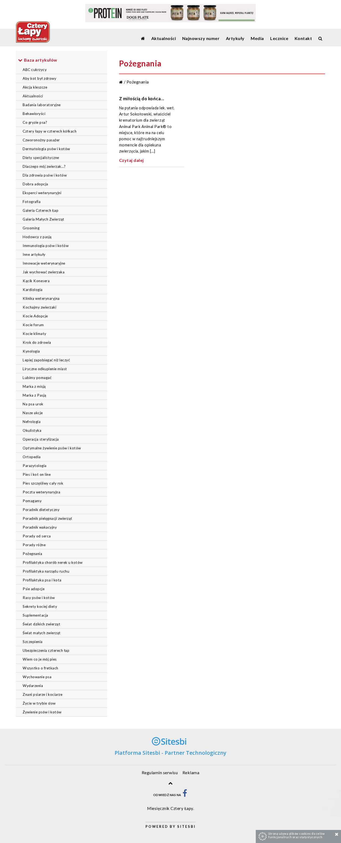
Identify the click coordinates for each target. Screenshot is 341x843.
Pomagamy (32, 501)
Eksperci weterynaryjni (42, 193)
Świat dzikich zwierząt (41, 624)
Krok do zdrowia (37, 342)
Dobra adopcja (35, 184)
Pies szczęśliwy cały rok (43, 483)
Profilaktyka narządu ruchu (46, 571)
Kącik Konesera (36, 281)
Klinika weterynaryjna (41, 298)
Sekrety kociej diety (40, 606)
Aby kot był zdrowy (39, 78)
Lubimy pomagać (37, 377)
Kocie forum (33, 325)
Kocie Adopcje (35, 316)
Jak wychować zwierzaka (43, 272)
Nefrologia (31, 421)
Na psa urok (33, 404)
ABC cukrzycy (35, 69)
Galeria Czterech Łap (40, 210)
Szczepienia (33, 642)
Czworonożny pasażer (41, 140)
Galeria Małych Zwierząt (43, 219)
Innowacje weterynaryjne (44, 263)
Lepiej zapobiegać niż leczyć (46, 360)
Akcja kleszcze (35, 87)
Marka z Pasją (34, 395)
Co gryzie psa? (35, 122)
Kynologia (31, 351)
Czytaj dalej (131, 160)
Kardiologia (33, 289)
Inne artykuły (34, 254)
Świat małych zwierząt (42, 633)
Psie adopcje (33, 589)
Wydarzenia (33, 686)
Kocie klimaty (34, 333)
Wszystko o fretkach (40, 668)
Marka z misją (34, 386)
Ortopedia (32, 457)
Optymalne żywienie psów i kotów (52, 448)
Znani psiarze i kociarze (42, 694)
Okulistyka (32, 430)
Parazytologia (35, 466)
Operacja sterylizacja (41, 439)
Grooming (31, 228)
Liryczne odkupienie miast (45, 369)
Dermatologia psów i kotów (46, 149)
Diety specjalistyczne (41, 157)
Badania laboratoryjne (42, 105)
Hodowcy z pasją (37, 237)
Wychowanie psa (37, 677)
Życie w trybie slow (39, 703)
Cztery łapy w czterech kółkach (49, 131)
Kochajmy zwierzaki (39, 307)
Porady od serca (37, 536)
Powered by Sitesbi (170, 826)
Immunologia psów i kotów (45, 245)
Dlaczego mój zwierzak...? (44, 166)
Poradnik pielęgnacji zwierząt (47, 518)
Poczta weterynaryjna (41, 492)
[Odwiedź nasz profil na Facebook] (185, 795)
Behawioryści (34, 113)
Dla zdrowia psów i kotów (45, 175)
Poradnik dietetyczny (41, 510)
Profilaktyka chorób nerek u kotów (53, 562)
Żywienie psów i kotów (42, 712)
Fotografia (31, 201)
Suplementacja (35, 615)
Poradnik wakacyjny (40, 527)
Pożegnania (32, 554)
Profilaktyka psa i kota (42, 580)
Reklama (191, 772)
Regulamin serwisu (160, 772)
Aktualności (33, 96)
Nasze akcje (33, 413)
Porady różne (34, 545)
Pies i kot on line (37, 474)
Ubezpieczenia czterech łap (46, 650)
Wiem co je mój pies (40, 659)
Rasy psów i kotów (39, 598)
